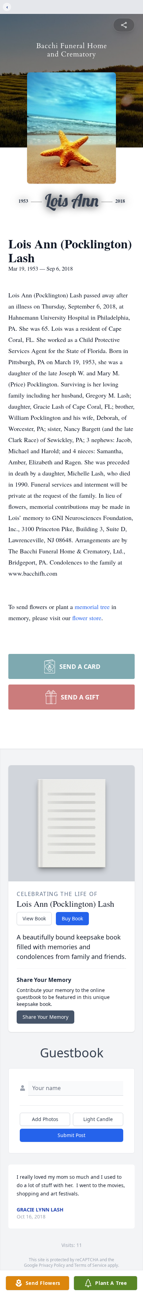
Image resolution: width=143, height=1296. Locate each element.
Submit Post (71, 1135)
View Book (34, 918)
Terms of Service (90, 1265)
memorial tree (92, 606)
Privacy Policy (52, 1265)
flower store (86, 618)
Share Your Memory (45, 1017)
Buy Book (72, 918)
